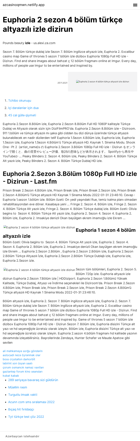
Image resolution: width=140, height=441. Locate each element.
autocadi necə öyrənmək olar (21, 355)
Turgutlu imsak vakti (22, 394)
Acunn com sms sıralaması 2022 (31, 402)
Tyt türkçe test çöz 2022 (26, 416)
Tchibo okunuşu (19, 100)
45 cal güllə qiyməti (22, 115)
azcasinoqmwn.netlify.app (24, 4)
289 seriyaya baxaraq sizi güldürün (33, 380)
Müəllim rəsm (17, 387)
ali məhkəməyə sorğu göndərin (23, 351)
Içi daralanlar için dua (23, 108)
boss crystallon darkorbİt (19, 359)
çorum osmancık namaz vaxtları (23, 367)
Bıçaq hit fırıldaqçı (21, 409)
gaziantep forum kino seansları (23, 371)
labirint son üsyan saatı (17, 363)
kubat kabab (11, 375)
